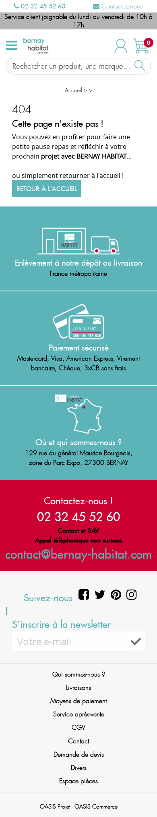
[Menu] (11, 45)
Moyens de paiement (78, 701)
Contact (78, 741)
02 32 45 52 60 (42, 6)
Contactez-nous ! (78, 501)
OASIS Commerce (96, 806)
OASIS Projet (55, 806)
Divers (79, 767)
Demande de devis (79, 754)
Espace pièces (78, 781)
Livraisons (78, 687)
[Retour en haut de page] (141, 793)
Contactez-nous (121, 6)
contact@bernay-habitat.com (78, 554)
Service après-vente (78, 714)
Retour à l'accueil (47, 189)
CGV (78, 727)
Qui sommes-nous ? (78, 674)
